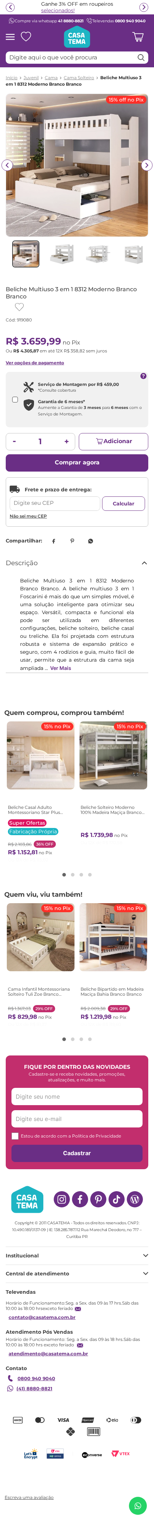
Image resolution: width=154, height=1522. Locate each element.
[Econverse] (92, 1454)
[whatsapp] (90, 541)
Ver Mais (60, 668)
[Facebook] (80, 1199)
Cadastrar (77, 1153)
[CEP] (55, 498)
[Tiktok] (117, 1199)
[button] (64, 875)
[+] (66, 441)
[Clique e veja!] (28, 1498)
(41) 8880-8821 (34, 1388)
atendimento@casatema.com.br (48, 1353)
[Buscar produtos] (141, 57)
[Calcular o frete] (123, 503)
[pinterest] (72, 541)
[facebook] (53, 541)
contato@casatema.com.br (42, 1317)
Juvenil (31, 77)
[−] (14, 441)
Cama (51, 77)
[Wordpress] (135, 1199)
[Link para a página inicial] (12, 77)
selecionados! (58, 10)
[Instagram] (62, 1199)
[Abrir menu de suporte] (138, 1506)
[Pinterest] (98, 1199)
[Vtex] (120, 1453)
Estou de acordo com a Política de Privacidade (71, 1136)
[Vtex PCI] (55, 1453)
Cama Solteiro (79, 77)
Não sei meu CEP (28, 516)
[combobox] (77, 57)
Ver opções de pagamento (35, 362)
